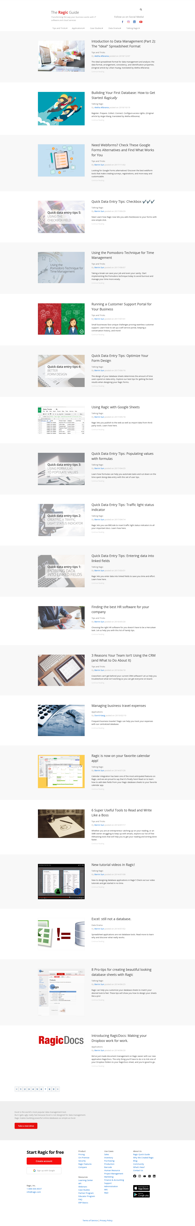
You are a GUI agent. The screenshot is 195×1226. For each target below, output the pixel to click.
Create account (44, 1161)
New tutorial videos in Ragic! (113, 864)
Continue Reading (98, 71)
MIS (106, 1189)
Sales (106, 1154)
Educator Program (86, 1196)
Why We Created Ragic (143, 1157)
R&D (106, 1192)
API (79, 1183)
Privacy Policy (106, 1220)
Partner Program (86, 1193)
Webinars (82, 1186)
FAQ (80, 1199)
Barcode (108, 1167)
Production (109, 1164)
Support (108, 1183)
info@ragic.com (34, 1192)
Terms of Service (90, 1220)
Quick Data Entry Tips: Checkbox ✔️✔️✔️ (123, 201)
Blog (135, 1160)
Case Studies (84, 1189)
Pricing (81, 1154)
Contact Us (138, 1170)
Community (138, 1164)
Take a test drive (26, 1125)
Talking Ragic (97, 103)
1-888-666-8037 (34, 1188)
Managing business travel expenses (119, 705)
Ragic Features (85, 1164)
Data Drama (97, 925)
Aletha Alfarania (101, 56)
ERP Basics (83, 1202)
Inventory (108, 1157)
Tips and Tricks (98, 52)
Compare (82, 1167)
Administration (111, 1186)
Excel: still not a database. (111, 919)
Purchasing (109, 1160)
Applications (97, 711)
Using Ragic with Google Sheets (116, 407)
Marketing (108, 1176)
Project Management (113, 1173)
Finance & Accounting (114, 1180)
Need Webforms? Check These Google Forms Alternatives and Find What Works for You (123, 150)
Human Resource (112, 1170)
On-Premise (83, 1157)
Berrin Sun (99, 164)
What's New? (139, 1167)
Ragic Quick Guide (141, 1154)
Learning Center (85, 1180)
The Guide (65, 12)
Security (82, 1160)
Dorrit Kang (99, 715)
